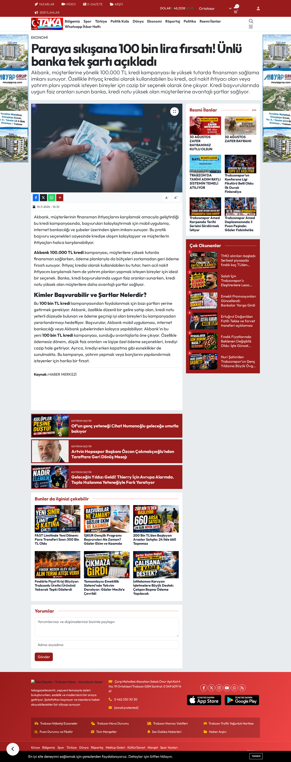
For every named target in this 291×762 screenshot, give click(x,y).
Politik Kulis (120, 21)
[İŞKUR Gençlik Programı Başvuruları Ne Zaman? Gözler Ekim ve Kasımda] (107, 518)
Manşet (153, 747)
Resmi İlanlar (210, 21)
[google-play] (242, 700)
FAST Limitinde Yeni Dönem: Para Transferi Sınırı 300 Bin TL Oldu (57, 539)
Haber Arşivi (217, 732)
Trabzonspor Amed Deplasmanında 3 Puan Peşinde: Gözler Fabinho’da (240, 224)
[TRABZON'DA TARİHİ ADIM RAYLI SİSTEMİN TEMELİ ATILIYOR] (205, 163)
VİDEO (71, 4)
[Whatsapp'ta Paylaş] (51, 197)
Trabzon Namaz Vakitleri (170, 723)
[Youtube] (226, 687)
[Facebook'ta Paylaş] (36, 197)
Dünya (138, 21)
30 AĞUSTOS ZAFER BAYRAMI (238, 139)
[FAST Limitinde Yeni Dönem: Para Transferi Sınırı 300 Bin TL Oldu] (57, 518)
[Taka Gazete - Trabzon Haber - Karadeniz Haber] (47, 23)
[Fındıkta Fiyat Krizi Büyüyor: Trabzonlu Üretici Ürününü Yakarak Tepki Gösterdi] (57, 564)
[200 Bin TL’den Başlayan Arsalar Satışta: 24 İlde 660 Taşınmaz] (156, 518)
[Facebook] (203, 687)
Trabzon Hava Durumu (113, 723)
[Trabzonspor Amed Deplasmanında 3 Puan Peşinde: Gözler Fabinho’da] (240, 206)
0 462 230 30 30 (125, 699)
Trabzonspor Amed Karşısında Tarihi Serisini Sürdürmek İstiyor (205, 224)
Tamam (256, 756)
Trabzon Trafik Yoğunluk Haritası (231, 723)
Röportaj (172, 21)
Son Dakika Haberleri (166, 732)
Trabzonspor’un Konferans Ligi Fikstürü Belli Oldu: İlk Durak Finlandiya (239, 183)
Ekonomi (154, 21)
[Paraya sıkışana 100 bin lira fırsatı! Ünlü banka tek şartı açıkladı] (107, 148)
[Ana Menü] (251, 26)
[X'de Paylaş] (43, 197)
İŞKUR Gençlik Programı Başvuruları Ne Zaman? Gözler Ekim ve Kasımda (103, 539)
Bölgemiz (72, 21)
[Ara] (251, 21)
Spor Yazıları (169, 747)
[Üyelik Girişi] (256, 8)
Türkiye (101, 21)
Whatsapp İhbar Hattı (83, 26)
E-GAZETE (95, 4)
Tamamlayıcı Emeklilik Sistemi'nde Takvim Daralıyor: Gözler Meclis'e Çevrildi (104, 587)
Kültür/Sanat (136, 747)
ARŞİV (118, 4)
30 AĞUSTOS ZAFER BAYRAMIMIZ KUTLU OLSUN (201, 143)
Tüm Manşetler (106, 732)
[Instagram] (219, 687)
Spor (87, 21)
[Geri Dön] (12, 749)
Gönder (44, 657)
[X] (211, 687)
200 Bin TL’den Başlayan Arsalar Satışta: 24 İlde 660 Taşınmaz (154, 539)
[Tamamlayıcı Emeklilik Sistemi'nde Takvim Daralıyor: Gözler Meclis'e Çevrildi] (107, 564)
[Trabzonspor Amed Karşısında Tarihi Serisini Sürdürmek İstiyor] (205, 206)
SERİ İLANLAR (49, 12)
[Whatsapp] (234, 687)
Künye (35, 747)
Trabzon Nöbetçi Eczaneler (59, 723)
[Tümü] (254, 110)
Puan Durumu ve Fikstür (56, 732)
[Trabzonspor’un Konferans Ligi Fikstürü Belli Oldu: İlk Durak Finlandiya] (240, 163)
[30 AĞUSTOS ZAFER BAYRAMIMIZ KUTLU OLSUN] (205, 125)
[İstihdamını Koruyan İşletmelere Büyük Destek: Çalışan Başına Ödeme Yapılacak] (156, 564)
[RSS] (242, 687)
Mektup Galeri (115, 747)
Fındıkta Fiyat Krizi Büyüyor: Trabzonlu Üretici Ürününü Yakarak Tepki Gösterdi (57, 585)
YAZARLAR (46, 4)
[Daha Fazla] (59, 197)
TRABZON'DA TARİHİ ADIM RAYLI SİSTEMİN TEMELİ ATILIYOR (205, 181)
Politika (190, 21)
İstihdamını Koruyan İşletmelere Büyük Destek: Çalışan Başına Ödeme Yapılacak (153, 587)
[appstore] (204, 700)
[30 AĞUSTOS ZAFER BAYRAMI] (240, 125)
